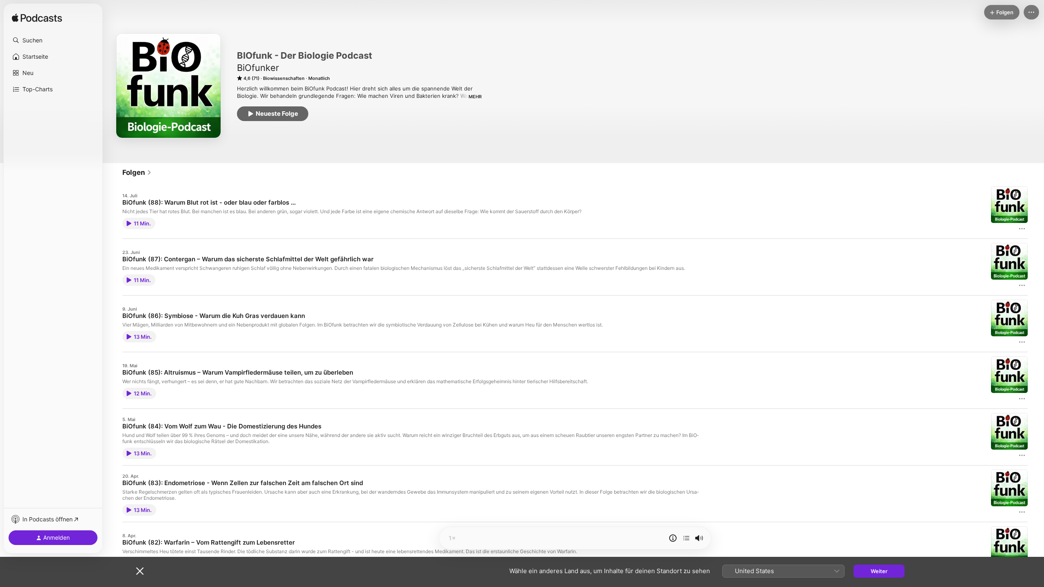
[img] (37, 18)
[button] (53, 40)
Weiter (879, 571)
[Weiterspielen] (686, 538)
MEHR (475, 96)
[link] (137, 172)
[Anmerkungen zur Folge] (673, 538)
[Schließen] (140, 571)
